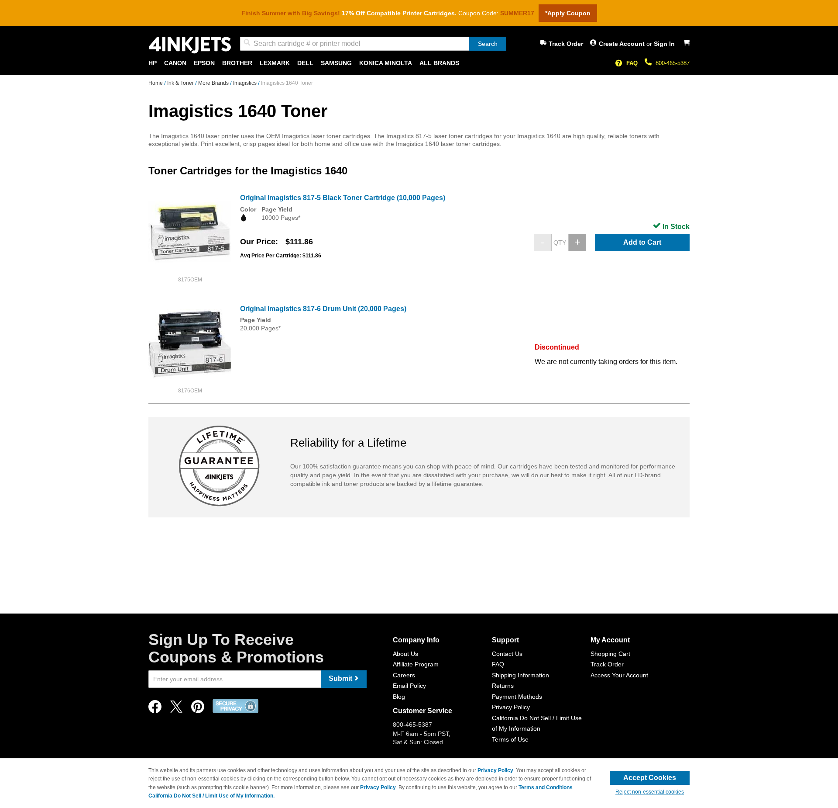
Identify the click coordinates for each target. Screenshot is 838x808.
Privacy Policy (511, 707)
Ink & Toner (181, 83)
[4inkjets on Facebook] (154, 709)
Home (156, 83)
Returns (503, 685)
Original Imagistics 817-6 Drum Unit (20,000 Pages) (323, 308)
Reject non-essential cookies (649, 792)
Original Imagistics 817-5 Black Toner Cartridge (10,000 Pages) (342, 197)
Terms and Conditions (546, 787)
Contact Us (507, 653)
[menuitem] (152, 63)
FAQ (632, 63)
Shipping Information (520, 675)
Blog (399, 696)
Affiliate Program (416, 664)
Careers (404, 675)
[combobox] (373, 44)
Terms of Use (510, 739)
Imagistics (245, 83)
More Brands (214, 83)
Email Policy (409, 685)
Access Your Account (619, 675)
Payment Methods (517, 696)
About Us (405, 653)
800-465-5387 (673, 63)
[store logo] (189, 45)
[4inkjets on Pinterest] (197, 709)
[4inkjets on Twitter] (176, 709)
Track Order (566, 43)
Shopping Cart (610, 653)
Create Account (622, 43)
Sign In (664, 43)
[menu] (419, 63)
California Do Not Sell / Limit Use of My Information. (211, 796)
